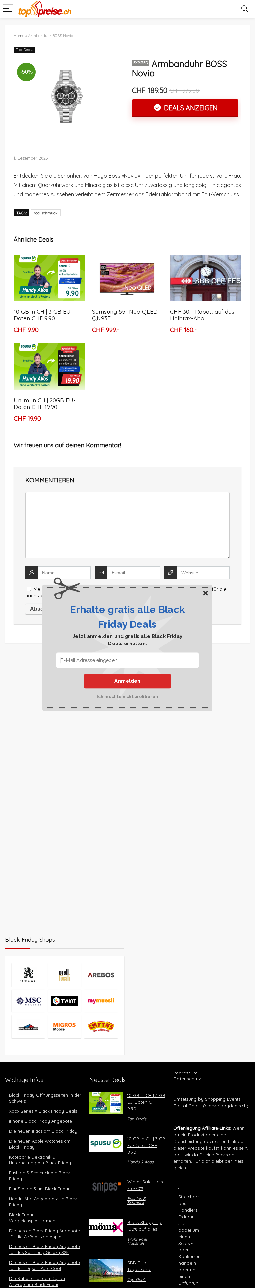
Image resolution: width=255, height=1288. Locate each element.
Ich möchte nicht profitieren (127, 696)
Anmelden (127, 681)
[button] (127, 616)
